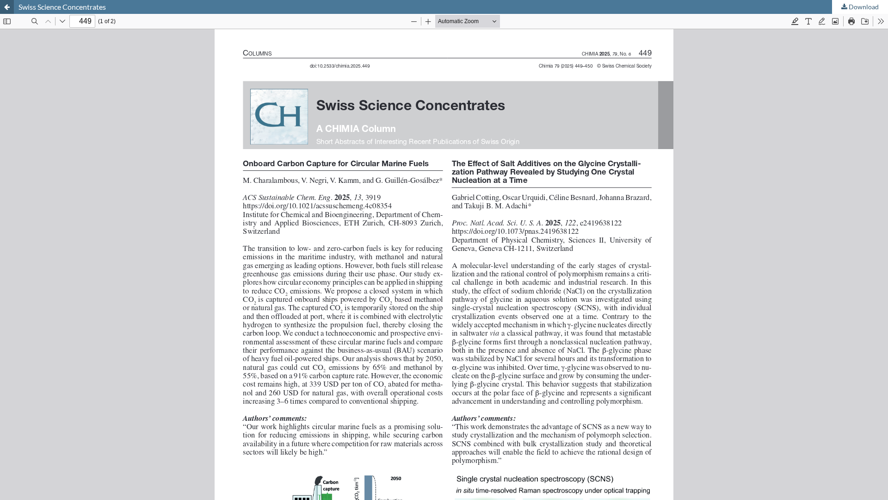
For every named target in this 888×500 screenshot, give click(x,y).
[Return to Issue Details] (7, 7)
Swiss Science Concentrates (62, 6)
